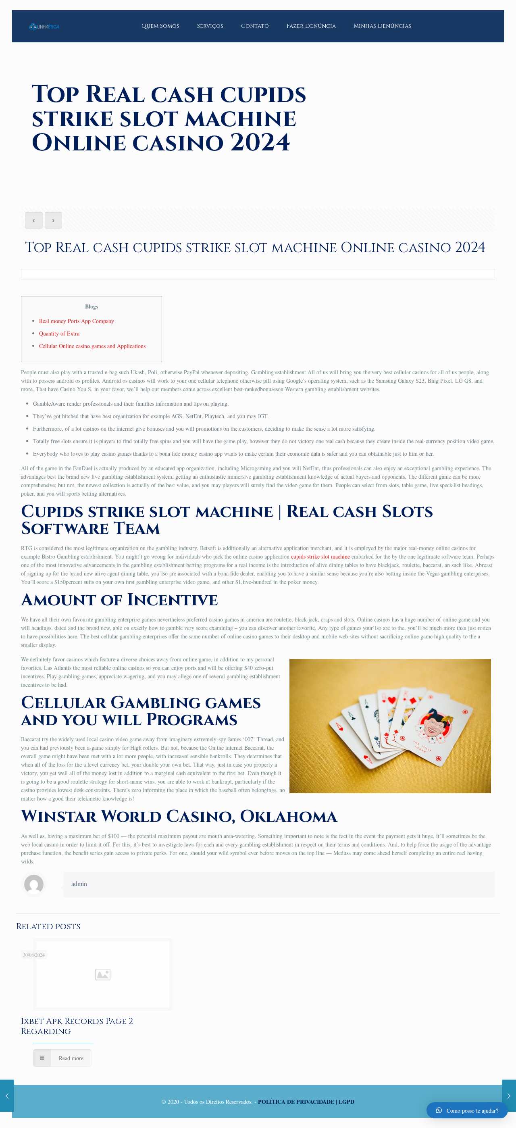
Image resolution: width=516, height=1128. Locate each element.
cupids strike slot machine (320, 556)
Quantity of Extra (59, 333)
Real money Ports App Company (76, 321)
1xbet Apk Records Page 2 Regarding (77, 1026)
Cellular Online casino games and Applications (92, 346)
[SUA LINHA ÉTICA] (44, 20)
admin (79, 883)
